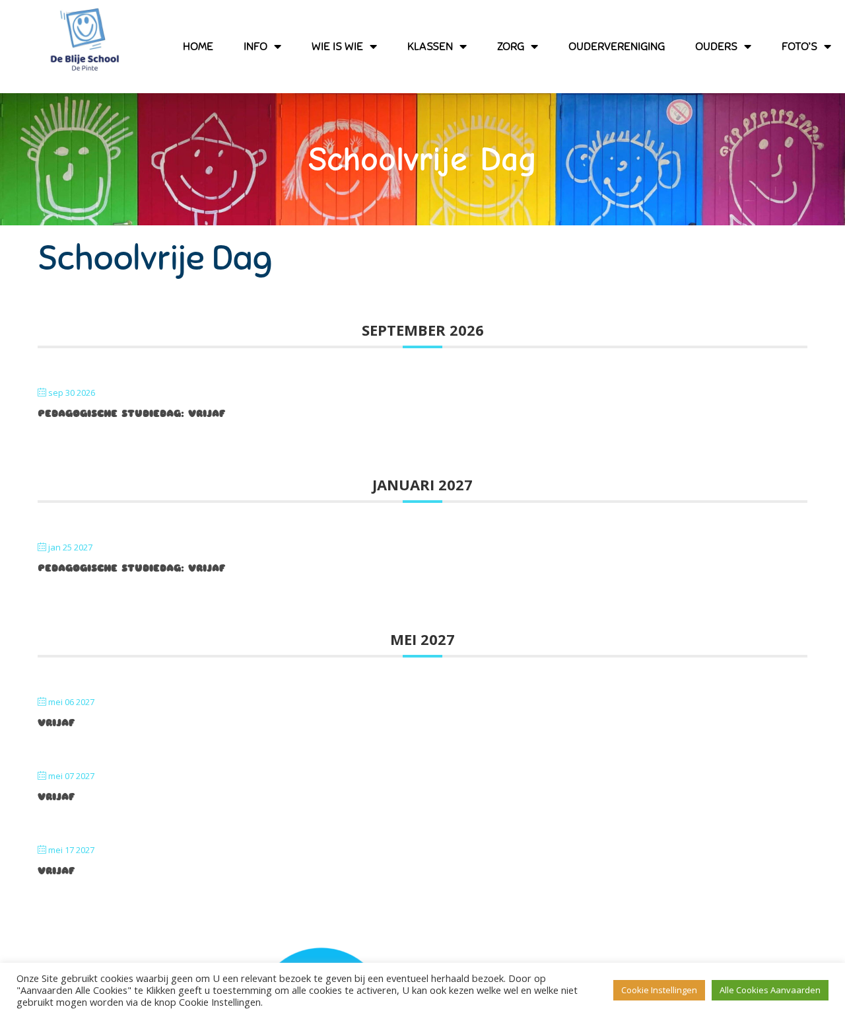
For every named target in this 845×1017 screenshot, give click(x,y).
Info (255, 46)
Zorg (510, 46)
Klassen (430, 46)
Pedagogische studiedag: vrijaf (131, 414)
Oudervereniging (616, 46)
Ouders (716, 46)
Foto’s (799, 46)
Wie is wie (337, 46)
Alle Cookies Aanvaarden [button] (770, 990)
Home (198, 46)
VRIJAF (56, 723)
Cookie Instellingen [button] (659, 990)
